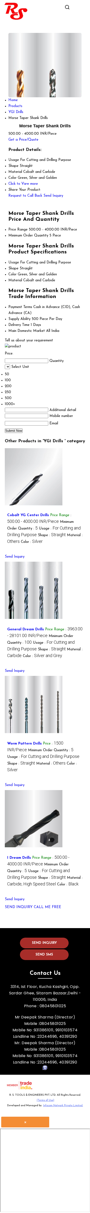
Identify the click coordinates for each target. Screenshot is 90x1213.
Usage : (43, 757)
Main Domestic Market (26, 331)
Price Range (18, 229)
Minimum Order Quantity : (50, 750)
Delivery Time (19, 325)
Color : (32, 542)
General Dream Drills (25, 629)
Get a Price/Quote (23, 140)
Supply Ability (19, 319)
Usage (13, 262)
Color (12, 274)
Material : (51, 764)
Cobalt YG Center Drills (28, 515)
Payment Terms (20, 307)
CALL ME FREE (47, 907)
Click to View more (23, 184)
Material (15, 280)
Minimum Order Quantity (28, 235)
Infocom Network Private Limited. (63, 1105)
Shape (13, 268)
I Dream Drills (19, 858)
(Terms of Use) (45, 1100)
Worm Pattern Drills (24, 743)
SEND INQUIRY (19, 907)
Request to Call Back (25, 196)
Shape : (52, 535)
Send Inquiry (53, 196)
